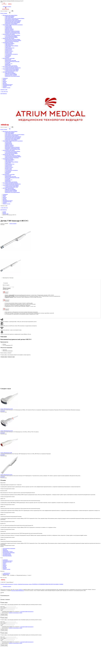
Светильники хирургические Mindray (12, 35)
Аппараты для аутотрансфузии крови (12, 33)
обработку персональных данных (15, 612)
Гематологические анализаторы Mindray (13, 40)
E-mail (1, 609)
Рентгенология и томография (8, 58)
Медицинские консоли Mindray (11, 37)
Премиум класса (8, 49)
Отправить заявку (4, 614)
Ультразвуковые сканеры (8, 551)
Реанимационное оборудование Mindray (13, 20)
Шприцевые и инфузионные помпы (12, 32)
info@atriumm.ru (3, 93)
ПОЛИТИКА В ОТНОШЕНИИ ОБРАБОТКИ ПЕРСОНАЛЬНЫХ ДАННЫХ (47, 584)
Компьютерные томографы (10, 60)
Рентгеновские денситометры (11, 65)
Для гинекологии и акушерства (11, 54)
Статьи (4, 80)
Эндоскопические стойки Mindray (12, 69)
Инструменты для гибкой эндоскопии (10, 66)
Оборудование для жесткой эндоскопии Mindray (14, 18)
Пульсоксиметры (8, 26)
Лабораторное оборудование (8, 38)
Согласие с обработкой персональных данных (23, 584)
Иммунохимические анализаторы (12, 41)
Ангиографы (7, 62)
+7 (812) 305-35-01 (4, 91)
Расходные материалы (7, 555)
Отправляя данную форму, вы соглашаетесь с (17, 611)
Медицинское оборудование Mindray (10, 15)
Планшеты (7, 57)
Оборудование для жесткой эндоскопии (11, 68)
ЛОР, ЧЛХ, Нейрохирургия (8, 71)
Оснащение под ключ (7, 85)
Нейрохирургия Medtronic (10, 73)
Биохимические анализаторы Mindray (12, 39)
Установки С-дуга (8, 63)
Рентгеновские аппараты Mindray (12, 19)
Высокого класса (8, 52)
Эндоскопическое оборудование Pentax (13, 67)
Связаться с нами (3, 89)
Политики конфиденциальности (17, 590)
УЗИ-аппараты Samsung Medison (11, 45)
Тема (1, 610)
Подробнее (2, 410)
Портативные (8, 56)
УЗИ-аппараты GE (9, 44)
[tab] (50, 336)
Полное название (12, 223)
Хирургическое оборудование (9, 34)
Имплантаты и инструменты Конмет (12, 76)
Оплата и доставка (6, 87)
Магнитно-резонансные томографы (12, 61)
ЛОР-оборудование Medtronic (11, 74)
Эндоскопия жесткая (7, 554)
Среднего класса (8, 53)
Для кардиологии (8, 48)
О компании (5, 78)
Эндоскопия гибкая (7, 553)
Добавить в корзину (6, 288)
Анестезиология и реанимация (9, 548)
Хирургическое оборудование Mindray (12, 21)
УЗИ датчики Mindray (9, 17)
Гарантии (5, 86)
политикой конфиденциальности (26, 611)
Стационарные (8, 55)
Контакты (5, 83)
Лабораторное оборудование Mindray (12, 22)
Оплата (6, 292)
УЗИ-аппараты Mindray (9, 16)
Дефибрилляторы (8, 27)
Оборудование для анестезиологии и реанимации (13, 24)
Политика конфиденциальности (6, 584)
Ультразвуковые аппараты (8, 42)
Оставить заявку (4, 356)
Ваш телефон (3, 607)
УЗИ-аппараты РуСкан (9, 47)
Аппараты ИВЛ (8, 25)
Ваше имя (2, 606)
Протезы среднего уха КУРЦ (11, 75)
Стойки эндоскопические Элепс (11, 70)
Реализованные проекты (8, 84)
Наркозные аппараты (9, 28)
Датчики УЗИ (8, 46)
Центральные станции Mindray (11, 23)
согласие (20, 589)
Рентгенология (8, 59)
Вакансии (5, 81)
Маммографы (8, 64)
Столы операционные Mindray (11, 36)
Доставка (7, 300)
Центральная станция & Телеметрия (12, 31)
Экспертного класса (9, 50)
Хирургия (5, 549)
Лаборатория (5, 550)
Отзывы (4, 82)
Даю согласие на (12, 612)
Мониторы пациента (9, 29)
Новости (4, 79)
